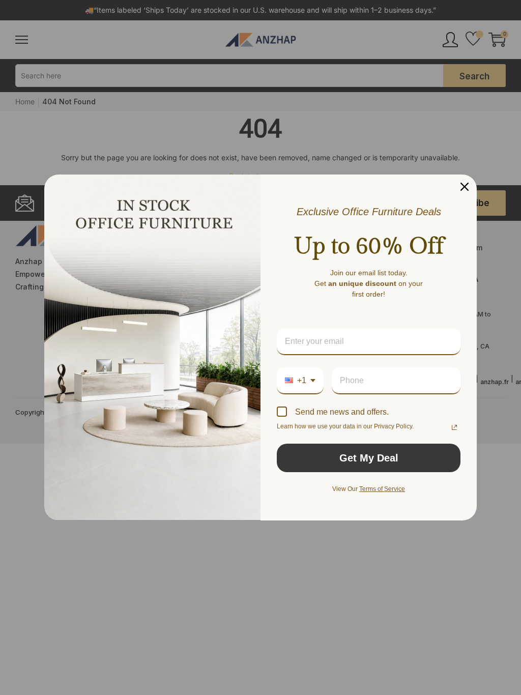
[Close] (464, 187)
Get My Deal (368, 458)
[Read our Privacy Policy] (454, 427)
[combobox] (300, 380)
